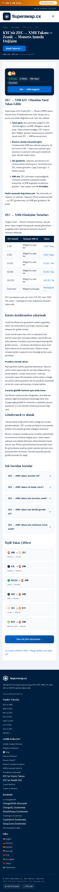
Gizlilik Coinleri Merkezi (12, 744)
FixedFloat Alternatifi (12, 772)
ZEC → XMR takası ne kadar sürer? (26, 487)
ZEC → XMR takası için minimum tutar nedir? (28, 526)
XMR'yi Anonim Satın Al (12, 768)
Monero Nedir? (9, 760)
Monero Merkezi (10, 756)
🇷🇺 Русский (7, 851)
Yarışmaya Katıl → (48, 3)
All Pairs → (7, 733)
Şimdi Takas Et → (14, 48)
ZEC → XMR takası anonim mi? (24, 475)
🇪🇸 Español (7, 847)
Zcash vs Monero (10, 788)
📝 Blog (6, 752)
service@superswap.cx (13, 694)
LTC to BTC (7, 725)
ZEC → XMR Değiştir (29, 89)
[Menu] (53, 16)
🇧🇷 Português (8, 859)
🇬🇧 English (7, 839)
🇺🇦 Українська (9, 867)
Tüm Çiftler (15, 27)
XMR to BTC (8, 709)
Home (5, 27)
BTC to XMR (8, 704)
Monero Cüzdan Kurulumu (13, 764)
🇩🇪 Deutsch (8, 843)
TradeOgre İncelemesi (12, 816)
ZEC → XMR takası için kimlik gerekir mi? (27, 511)
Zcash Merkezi (9, 784)
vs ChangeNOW (9, 799)
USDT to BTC (8, 721)
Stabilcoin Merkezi (11, 748)
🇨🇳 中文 (6, 855)
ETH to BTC (7, 717)
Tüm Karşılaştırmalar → (12, 828)
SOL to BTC (7, 729)
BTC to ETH (7, 713)
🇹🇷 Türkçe (7, 863)
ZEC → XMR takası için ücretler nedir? (27, 498)
